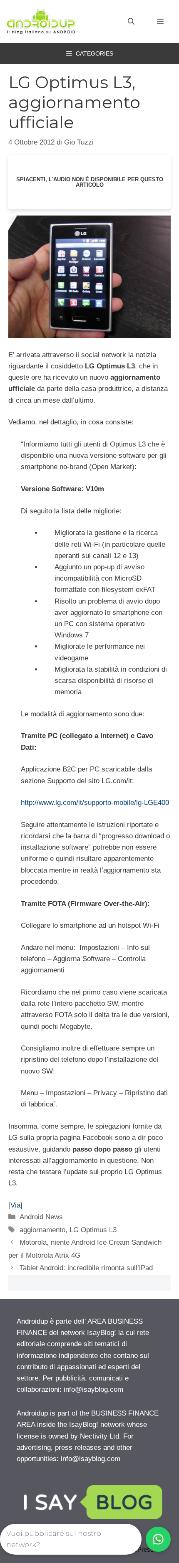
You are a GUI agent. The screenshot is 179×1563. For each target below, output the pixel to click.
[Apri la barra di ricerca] (131, 21)
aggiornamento (42, 1230)
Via (15, 1205)
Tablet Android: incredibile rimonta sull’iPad (86, 1268)
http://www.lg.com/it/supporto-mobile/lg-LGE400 (95, 803)
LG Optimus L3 (93, 1230)
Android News (41, 1217)
